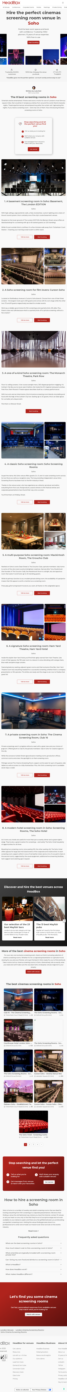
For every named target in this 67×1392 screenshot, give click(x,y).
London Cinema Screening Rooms (30, 1330)
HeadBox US (62, 1379)
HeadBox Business (42, 1349)
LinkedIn (61, 1362)
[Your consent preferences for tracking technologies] (64, 1389)
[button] (6, 7)
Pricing (15, 1379)
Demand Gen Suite (19, 1365)
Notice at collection (22, 1390)
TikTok (60, 1365)
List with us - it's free (20, 1355)
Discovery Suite (18, 1372)
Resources (16, 1352)
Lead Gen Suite (18, 1362)
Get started (33, 149)
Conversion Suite (19, 1369)
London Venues (6, 1330)
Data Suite (16, 1375)
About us (61, 1352)
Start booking (33, 42)
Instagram (61, 1369)
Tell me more (25, 237)
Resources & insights (43, 1355)
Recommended (57, 1052)
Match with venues (33, 971)
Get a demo (17, 1349)
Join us (60, 1359)
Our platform (17, 1359)
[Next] (64, 920)
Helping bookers (42, 1352)
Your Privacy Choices (39, 1390)
